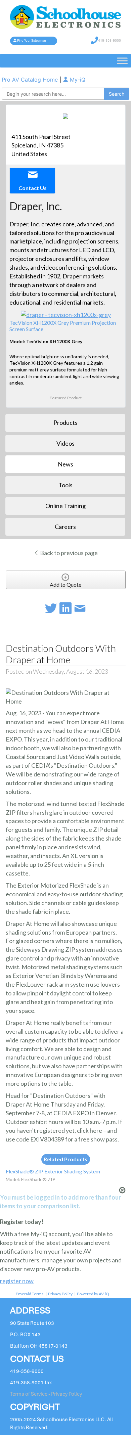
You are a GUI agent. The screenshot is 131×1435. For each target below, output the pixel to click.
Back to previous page (68, 552)
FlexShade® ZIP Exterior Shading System (53, 1171)
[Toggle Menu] (122, 61)
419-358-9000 (109, 40)
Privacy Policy (60, 1293)
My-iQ (76, 79)
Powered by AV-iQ (93, 1293)
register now (17, 1281)
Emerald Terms (30, 1293)
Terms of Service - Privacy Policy (46, 1394)
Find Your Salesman (31, 41)
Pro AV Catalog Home (30, 79)
